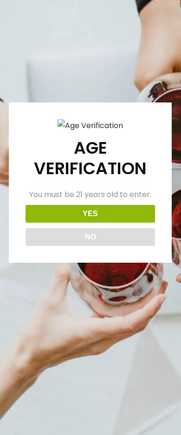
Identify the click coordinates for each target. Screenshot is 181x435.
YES (90, 214)
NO (90, 237)
